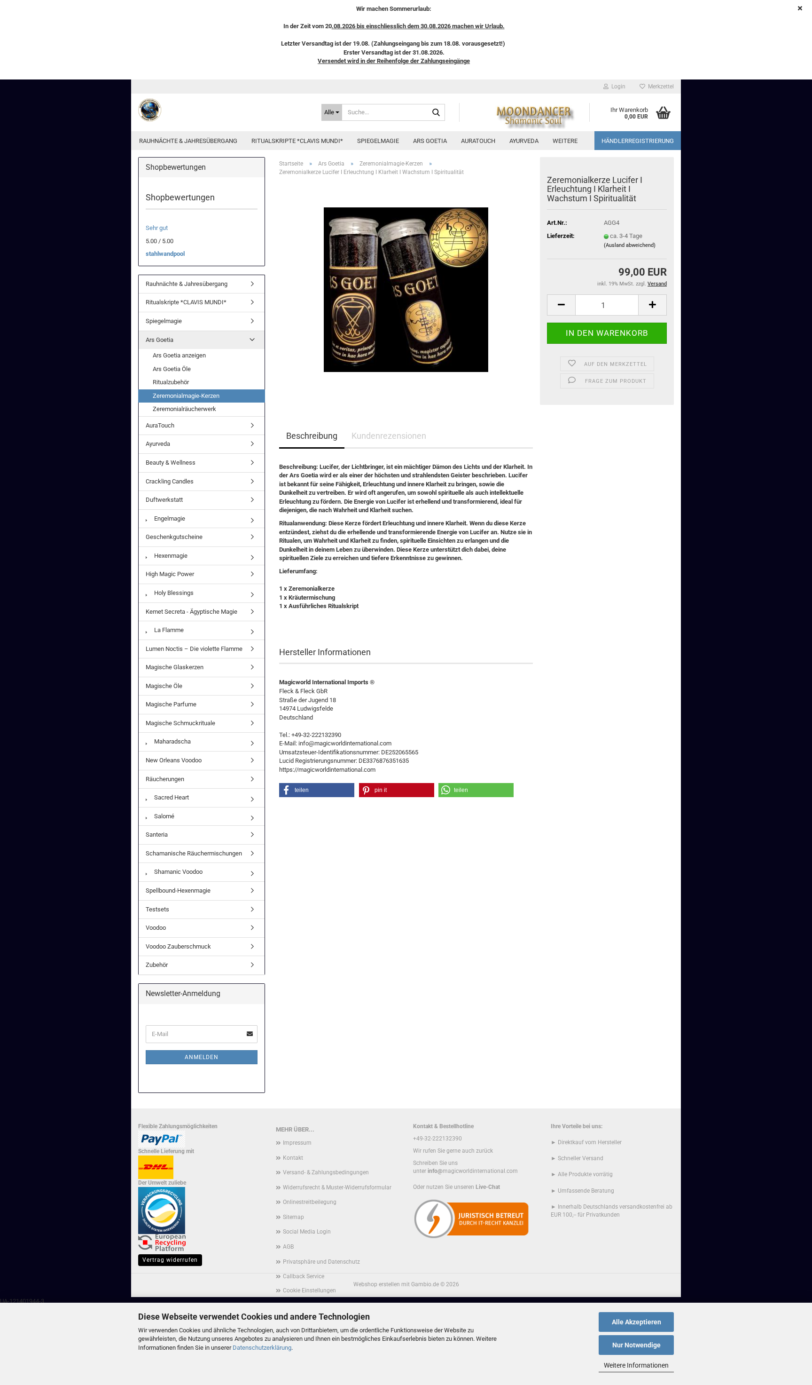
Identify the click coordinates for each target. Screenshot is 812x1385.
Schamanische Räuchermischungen (194, 853)
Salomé (163, 816)
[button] (561, 305)
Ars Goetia (430, 140)
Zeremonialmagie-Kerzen (186, 395)
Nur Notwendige (636, 1345)
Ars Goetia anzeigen (179, 355)
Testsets (157, 909)
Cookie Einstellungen (309, 1290)
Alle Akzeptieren (636, 1322)
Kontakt (293, 1158)
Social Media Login (307, 1231)
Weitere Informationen (636, 1365)
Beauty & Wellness (170, 462)
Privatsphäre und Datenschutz (321, 1261)
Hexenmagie (170, 555)
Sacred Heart (171, 797)
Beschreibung (311, 436)
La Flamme (168, 629)
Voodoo (156, 927)
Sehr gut (157, 227)
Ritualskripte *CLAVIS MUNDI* (297, 140)
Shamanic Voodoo (178, 871)
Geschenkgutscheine (174, 536)
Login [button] (617, 86)
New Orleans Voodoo (174, 760)
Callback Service (303, 1276)
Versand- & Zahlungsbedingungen (326, 1172)
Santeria (157, 834)
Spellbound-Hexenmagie (178, 890)
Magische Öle (164, 685)
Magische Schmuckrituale (180, 723)
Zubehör (157, 964)
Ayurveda (524, 140)
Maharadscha (172, 741)
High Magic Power (170, 574)
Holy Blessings (173, 592)
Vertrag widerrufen (170, 1260)
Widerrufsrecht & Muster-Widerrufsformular (337, 1187)
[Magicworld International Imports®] (222, 110)
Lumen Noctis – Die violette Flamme (194, 648)
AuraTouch (478, 140)
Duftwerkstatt (164, 499)
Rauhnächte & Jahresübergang (188, 140)
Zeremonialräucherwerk (184, 408)
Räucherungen (165, 779)
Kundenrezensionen (388, 436)
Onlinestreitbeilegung (309, 1202)
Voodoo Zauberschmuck (178, 946)
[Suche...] (436, 112)
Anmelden (202, 1057)
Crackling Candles (170, 481)
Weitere (565, 140)
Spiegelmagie (378, 140)
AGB (288, 1246)
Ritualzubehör (171, 382)
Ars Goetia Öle (172, 368)
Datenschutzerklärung (262, 1347)
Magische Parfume (171, 704)
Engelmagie (169, 518)
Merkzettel (659, 86)
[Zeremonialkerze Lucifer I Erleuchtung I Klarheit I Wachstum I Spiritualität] (406, 289)
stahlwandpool (165, 253)
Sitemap (293, 1217)
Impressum (297, 1143)
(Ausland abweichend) (630, 245)
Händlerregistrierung (637, 140)
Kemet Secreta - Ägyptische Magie (191, 611)
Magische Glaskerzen (174, 667)
